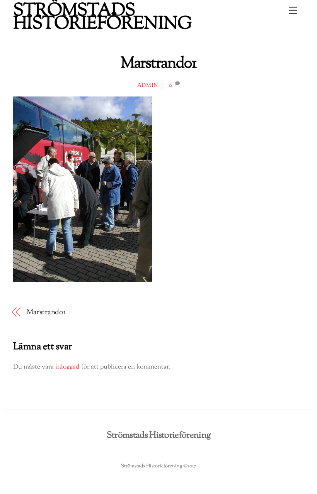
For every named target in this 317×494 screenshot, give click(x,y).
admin (147, 86)
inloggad (67, 367)
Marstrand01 (158, 63)
